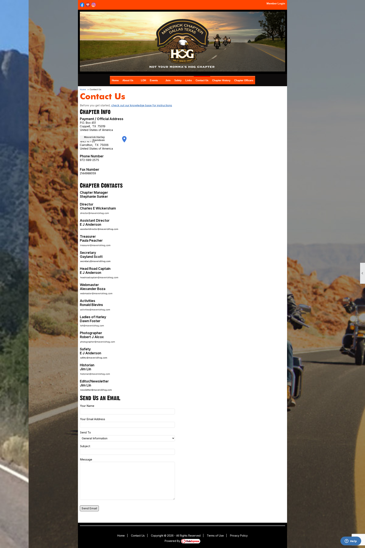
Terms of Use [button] (215, 535)
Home (115, 80)
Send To (85, 432)
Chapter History (221, 80)
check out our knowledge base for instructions (141, 105)
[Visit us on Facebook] (82, 4)
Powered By (173, 540)
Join (168, 80)
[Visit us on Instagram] (93, 4)
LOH (143, 80)
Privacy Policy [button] (239, 535)
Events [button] (154, 80)
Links (188, 80)
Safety (178, 80)
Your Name (87, 406)
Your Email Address (92, 419)
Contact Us (202, 80)
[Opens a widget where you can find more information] (350, 541)
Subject (85, 446)
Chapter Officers (243, 80)
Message (86, 459)
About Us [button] (127, 80)
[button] (89, 508)
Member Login (276, 3)
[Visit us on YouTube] (88, 4)
